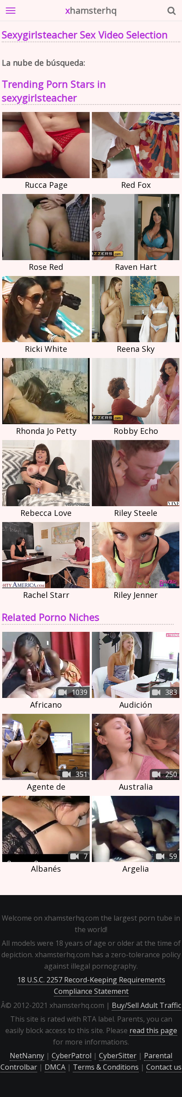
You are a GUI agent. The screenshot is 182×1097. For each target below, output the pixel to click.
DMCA (55, 1067)
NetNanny (27, 1055)
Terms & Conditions (106, 1067)
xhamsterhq (91, 10)
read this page (153, 1030)
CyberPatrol (71, 1055)
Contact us (164, 1067)
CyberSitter (117, 1055)
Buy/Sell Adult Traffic (146, 1005)
